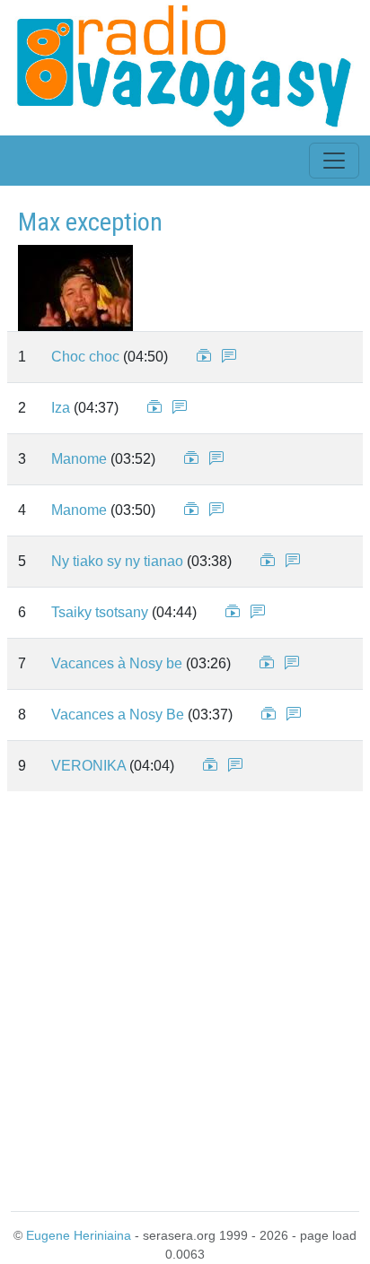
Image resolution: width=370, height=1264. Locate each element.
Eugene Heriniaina (78, 1235)
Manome (79, 458)
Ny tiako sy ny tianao (117, 561)
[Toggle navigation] (334, 161)
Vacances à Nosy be (116, 663)
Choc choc (85, 356)
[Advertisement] (185, 997)
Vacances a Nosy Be (117, 714)
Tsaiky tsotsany (99, 612)
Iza (60, 407)
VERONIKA (88, 765)
